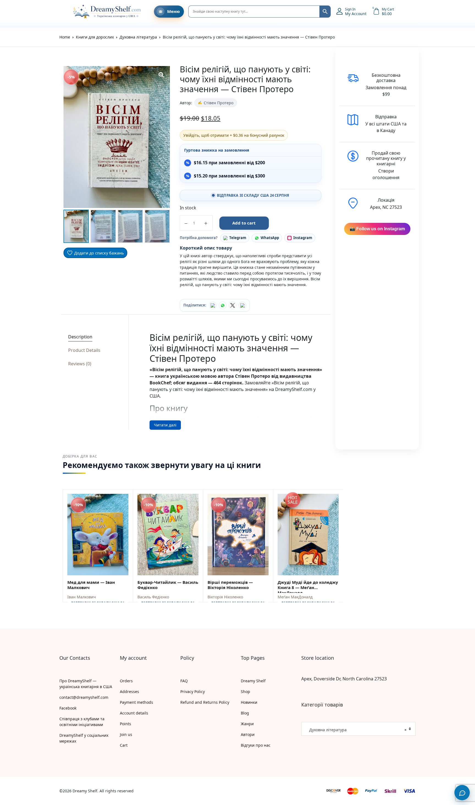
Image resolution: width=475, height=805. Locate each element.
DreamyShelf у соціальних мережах (83, 738)
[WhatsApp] (223, 305)
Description (80, 337)
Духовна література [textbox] (356, 729)
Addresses (129, 691)
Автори (248, 734)
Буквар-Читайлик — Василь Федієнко (167, 584)
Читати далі (165, 425)
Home (64, 37)
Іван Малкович (81, 596)
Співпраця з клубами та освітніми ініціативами (81, 721)
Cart (124, 745)
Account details (134, 713)
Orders (126, 680)
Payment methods (136, 702)
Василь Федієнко (153, 596)
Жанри (247, 723)
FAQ (184, 680)
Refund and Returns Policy (204, 702)
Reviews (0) (79, 364)
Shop (245, 691)
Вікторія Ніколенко (225, 596)
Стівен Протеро (218, 102)
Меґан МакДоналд (295, 596)
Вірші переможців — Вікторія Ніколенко (230, 584)
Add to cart (244, 223)
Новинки (249, 702)
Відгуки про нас (255, 745)
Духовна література (138, 37)
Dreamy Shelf (253, 680)
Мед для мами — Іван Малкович (91, 584)
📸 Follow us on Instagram (377, 228)
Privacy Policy (192, 691)
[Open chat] (462, 793)
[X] (232, 305)
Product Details (84, 350)
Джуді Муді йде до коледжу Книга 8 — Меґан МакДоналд (308, 587)
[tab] (93, 336)
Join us (126, 734)
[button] (62, 12)
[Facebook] (213, 305)
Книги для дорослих (95, 37)
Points (125, 723)
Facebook (67, 708)
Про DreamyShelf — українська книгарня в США (85, 683)
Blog (245, 713)
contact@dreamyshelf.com (83, 697)
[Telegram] (242, 305)
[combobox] (358, 729)
